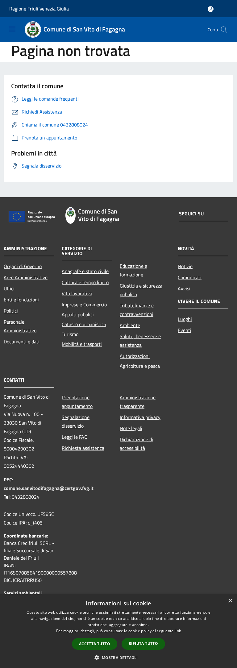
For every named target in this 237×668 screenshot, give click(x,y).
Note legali (131, 428)
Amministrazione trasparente (138, 402)
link (178, 630)
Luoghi (185, 319)
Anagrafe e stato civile (85, 271)
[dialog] (118, 631)
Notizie (185, 266)
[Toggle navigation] (12, 29)
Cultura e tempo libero (85, 282)
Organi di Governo (23, 266)
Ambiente (130, 325)
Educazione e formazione (133, 270)
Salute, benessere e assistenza (140, 341)
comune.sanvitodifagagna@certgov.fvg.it (49, 488)
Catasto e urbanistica (84, 324)
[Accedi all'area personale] (210, 9)
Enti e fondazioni (21, 299)
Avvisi (184, 288)
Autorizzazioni (135, 356)
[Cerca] (224, 29)
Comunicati (190, 277)
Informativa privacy (140, 417)
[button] (118, 657)
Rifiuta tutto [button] (143, 643)
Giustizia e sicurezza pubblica (141, 290)
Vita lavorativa (77, 293)
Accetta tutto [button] (94, 643)
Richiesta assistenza (83, 448)
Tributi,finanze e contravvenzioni (137, 310)
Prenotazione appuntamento (77, 402)
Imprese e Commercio (84, 304)
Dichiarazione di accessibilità (136, 444)
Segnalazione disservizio (75, 421)
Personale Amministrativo (20, 326)
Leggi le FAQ (75, 437)
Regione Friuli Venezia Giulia (39, 8)
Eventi (184, 330)
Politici (11, 310)
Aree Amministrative (26, 277)
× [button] (230, 601)
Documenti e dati (22, 341)
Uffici (9, 288)
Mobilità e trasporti (82, 344)
